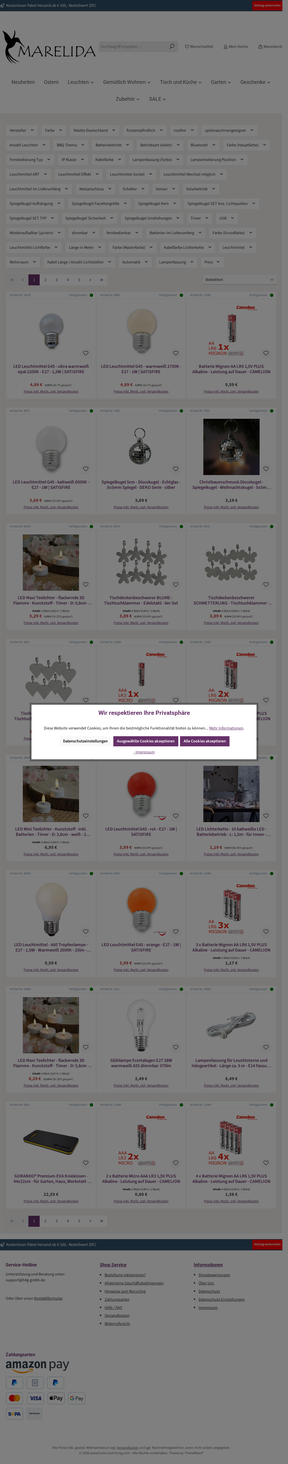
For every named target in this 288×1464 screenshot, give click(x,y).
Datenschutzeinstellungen (85, 741)
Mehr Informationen (226, 728)
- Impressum (144, 752)
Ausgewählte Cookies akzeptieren (146, 741)
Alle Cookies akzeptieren (205, 741)
